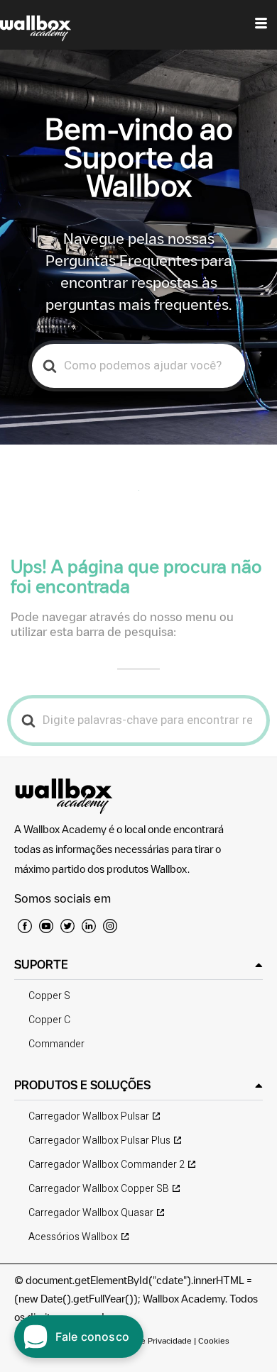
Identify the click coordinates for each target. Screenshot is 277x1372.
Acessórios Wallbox (73, 1236)
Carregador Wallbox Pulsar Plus (99, 1140)
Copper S (49, 995)
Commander (56, 1044)
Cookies (213, 1340)
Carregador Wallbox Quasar (90, 1212)
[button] (138, 964)
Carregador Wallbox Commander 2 (106, 1164)
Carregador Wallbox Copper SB (98, 1188)
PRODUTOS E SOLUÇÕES (82, 1085)
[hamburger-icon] (261, 25)
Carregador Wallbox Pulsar (88, 1116)
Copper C (49, 1020)
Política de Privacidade (149, 1340)
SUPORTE (41, 964)
